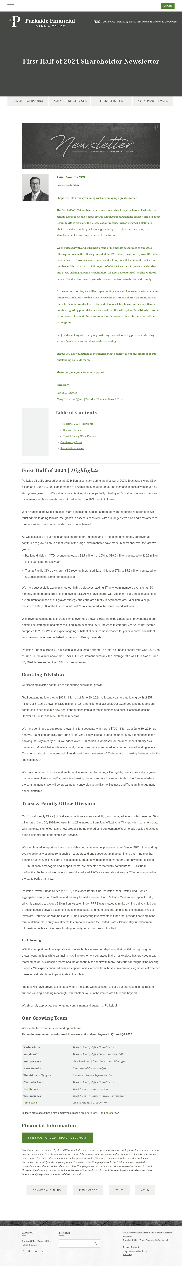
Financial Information (72, 448)
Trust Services (111, 100)
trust (120, 1190)
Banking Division (72, 430)
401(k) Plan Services (153, 100)
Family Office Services (69, 100)
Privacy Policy (130, 1247)
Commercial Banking (27, 100)
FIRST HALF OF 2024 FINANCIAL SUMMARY (60, 1139)
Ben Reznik (30, 1089)
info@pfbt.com (29, 1245)
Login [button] (168, 5)
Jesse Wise (30, 1102)
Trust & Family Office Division (79, 436)
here (89, 1112)
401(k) (145, 1190)
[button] (10, 5)
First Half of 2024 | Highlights (76, 423)
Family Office (88, 1190)
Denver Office (44, 1241)
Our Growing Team (71, 442)
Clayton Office (29, 1241)
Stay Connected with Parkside (133, 1253)
